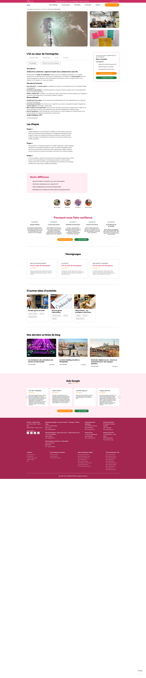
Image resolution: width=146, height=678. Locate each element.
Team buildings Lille (110, 459)
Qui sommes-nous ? (31, 454)
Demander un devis (112, 5)
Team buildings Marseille (111, 464)
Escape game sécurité (36, 310)
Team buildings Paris (110, 461)
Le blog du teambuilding (32, 457)
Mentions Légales (30, 459)
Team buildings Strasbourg (111, 462)
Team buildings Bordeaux (111, 457)
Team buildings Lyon (110, 467)
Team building (30, 9)
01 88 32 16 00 (115, 1)
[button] (27, 397)
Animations (77, 5)
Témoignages (32, 63)
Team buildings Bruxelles (111, 469)
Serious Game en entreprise (40, 9)
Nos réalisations (30, 456)
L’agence (98, 5)
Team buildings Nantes (110, 454)
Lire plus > (52, 364)
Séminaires (88, 5)
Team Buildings (53, 5)
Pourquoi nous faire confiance (50, 63)
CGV (28, 461)
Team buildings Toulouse (111, 456)
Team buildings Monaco (110, 466)
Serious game (66, 5)
